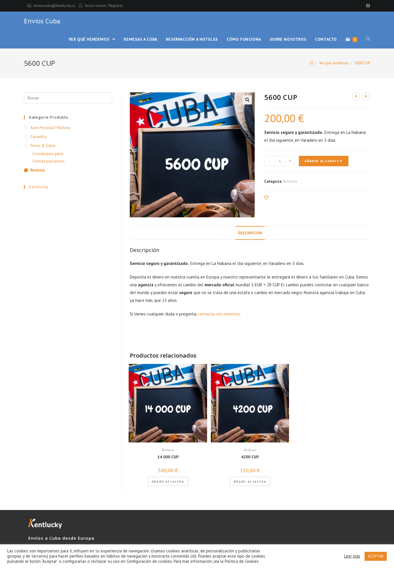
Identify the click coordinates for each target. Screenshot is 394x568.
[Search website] (368, 39)
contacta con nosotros (219, 314)
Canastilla (38, 136)
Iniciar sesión (95, 5)
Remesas (290, 181)
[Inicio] (312, 63)
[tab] (250, 233)
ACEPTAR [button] (375, 556)
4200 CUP (250, 456)
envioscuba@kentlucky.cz (54, 5)
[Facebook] (367, 6)
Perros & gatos (42, 145)
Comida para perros (49, 161)
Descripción (250, 233)
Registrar (116, 5)
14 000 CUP (168, 456)
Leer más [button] (352, 556)
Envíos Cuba (42, 20)
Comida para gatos (48, 153)
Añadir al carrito (323, 161)
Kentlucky (39, 186)
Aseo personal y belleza (50, 127)
